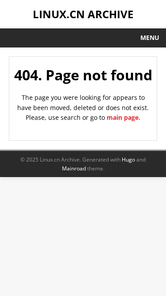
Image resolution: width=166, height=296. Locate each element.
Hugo (128, 159)
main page (123, 117)
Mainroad (74, 168)
